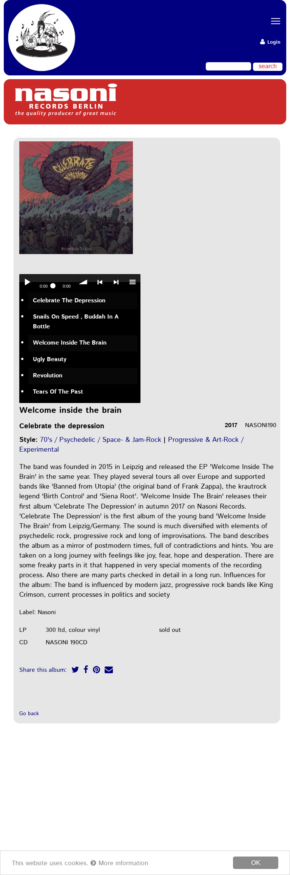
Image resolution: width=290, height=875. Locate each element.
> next (116, 282)
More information (122, 863)
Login (273, 42)
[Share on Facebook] (85, 671)
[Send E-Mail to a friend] (109, 671)
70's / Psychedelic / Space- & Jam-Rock (100, 440)
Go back (29, 713)
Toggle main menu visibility (273, 21)
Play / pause (27, 282)
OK (255, 862)
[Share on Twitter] (75, 671)
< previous (100, 282)
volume (84, 282)
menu (132, 282)
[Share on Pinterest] (96, 671)
